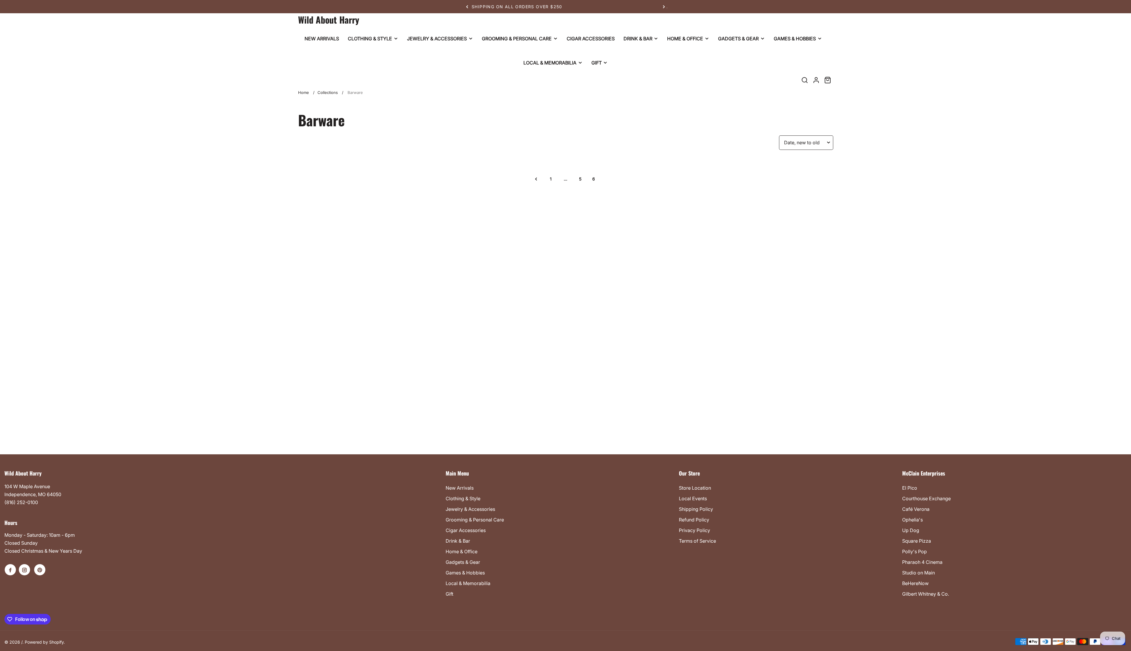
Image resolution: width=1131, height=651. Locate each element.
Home (303, 92)
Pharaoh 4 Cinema (922, 562)
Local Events (693, 498)
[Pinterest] (40, 570)
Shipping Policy (696, 509)
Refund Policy (694, 520)
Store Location (695, 488)
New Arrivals (460, 488)
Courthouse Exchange (926, 498)
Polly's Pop (914, 551)
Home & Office (461, 551)
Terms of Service (697, 541)
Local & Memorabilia (468, 583)
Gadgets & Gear (463, 562)
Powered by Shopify (44, 642)
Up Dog (910, 530)
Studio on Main (918, 573)
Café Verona (916, 509)
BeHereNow (915, 583)
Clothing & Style (463, 498)
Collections (328, 92)
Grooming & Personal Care (475, 520)
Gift (449, 594)
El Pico (909, 488)
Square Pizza (916, 541)
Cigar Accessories (466, 530)
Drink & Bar (458, 541)
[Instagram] (24, 570)
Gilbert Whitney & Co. (925, 594)
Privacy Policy (694, 530)
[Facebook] (10, 570)
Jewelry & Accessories (470, 509)
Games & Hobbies (465, 573)
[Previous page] (536, 179)
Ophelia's (912, 520)
